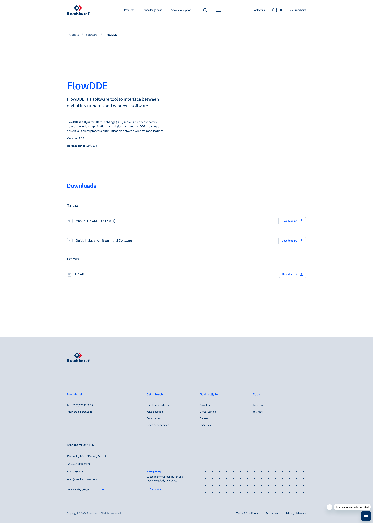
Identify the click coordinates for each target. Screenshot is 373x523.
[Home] (78, 10)
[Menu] (218, 10)
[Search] (205, 10)
